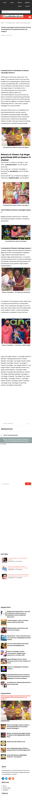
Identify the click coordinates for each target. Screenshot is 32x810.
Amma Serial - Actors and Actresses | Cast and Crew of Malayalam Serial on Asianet (19, 637)
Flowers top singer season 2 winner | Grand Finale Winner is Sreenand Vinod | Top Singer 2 (15, 697)
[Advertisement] (16, 53)
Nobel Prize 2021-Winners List (16, 741)
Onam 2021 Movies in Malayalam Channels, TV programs (17, 756)
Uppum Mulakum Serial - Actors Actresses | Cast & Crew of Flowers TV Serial (19, 661)
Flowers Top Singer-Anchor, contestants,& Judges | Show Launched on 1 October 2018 (16, 653)
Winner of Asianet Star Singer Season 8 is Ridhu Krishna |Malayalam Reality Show (16, 440)
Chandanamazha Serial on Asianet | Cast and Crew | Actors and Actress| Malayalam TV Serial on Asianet (18, 676)
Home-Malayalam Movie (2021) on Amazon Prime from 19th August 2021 (18, 749)
